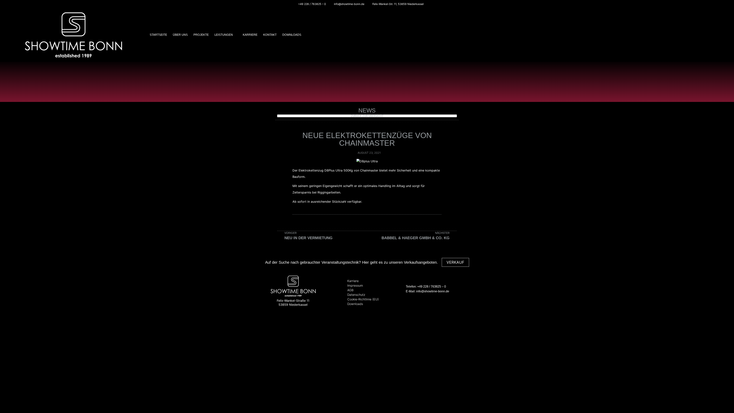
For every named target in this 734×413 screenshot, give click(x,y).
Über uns (180, 34)
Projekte (201, 34)
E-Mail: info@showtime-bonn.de (427, 291)
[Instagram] (439, 4)
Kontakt (270, 34)
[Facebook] (433, 4)
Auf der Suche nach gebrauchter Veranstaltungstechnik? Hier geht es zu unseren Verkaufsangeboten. (351, 262)
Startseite (158, 34)
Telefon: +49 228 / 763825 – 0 (426, 286)
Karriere (250, 34)
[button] (717, 35)
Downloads (291, 34)
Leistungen (223, 34)
